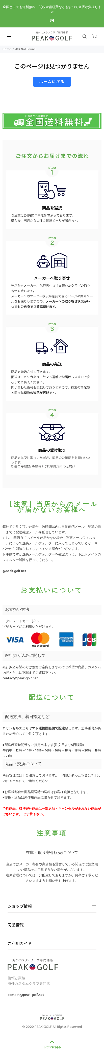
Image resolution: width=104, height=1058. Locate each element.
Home (7, 49)
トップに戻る (52, 1047)
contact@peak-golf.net (20, 678)
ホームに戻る (52, 82)
